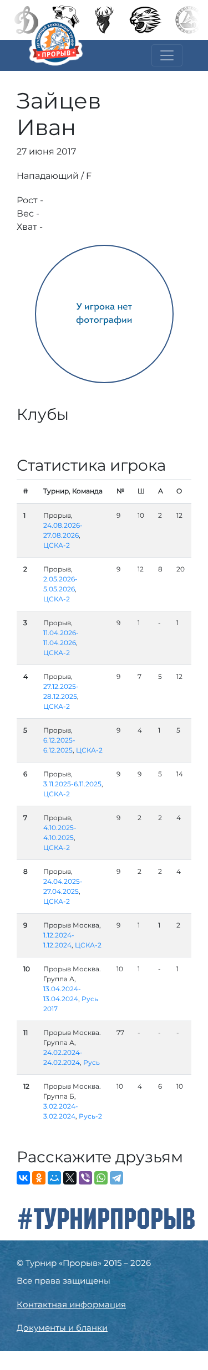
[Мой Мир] (54, 1177)
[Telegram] (116, 1177)
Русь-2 (90, 1116)
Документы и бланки (62, 1327)
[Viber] (85, 1177)
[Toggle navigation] (166, 55)
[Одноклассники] (38, 1177)
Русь (91, 1062)
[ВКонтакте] (23, 1177)
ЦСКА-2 (56, 545)
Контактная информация (71, 1304)
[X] (70, 1177)
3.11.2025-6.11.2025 (72, 784)
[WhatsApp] (101, 1177)
